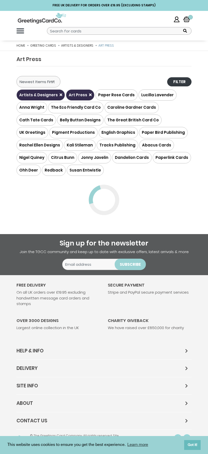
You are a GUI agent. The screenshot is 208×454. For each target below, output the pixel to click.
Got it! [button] (192, 444)
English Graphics (118, 132)
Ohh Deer (28, 170)
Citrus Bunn (62, 157)
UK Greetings (32, 132)
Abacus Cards (156, 145)
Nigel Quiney (31, 157)
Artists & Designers (39, 95)
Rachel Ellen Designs (39, 145)
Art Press (78, 95)
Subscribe (130, 264)
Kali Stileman (80, 145)
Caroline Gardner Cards (131, 107)
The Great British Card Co (133, 120)
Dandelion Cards (132, 157)
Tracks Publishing (117, 145)
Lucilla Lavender (157, 95)
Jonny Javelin (94, 157)
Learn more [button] (137, 445)
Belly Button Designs (80, 120)
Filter (179, 81)
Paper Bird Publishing (163, 132)
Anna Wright (31, 107)
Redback (54, 170)
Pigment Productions (73, 132)
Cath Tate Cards (36, 120)
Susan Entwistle (85, 170)
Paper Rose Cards (116, 95)
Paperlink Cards (171, 157)
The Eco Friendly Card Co (76, 107)
